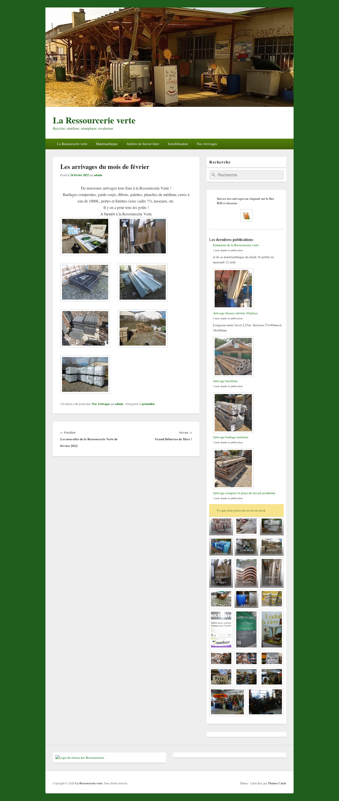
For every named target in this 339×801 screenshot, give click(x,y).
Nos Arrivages (207, 143)
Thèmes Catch (277, 783)
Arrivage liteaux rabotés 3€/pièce (235, 313)
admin (98, 175)
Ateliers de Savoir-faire (142, 143)
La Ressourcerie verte (94, 120)
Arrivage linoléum (225, 381)
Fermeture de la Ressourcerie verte (236, 245)
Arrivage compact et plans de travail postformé (244, 493)
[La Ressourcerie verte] (169, 105)
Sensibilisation (178, 143)
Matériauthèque (107, 143)
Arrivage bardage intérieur (230, 437)
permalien (148, 404)
